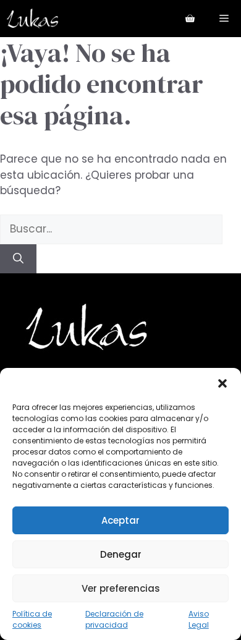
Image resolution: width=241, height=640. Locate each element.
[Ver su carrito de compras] (190, 18)
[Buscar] (18, 259)
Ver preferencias (121, 588)
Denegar (121, 554)
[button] (222, 383)
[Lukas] (32, 18)
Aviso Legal (198, 619)
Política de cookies (32, 619)
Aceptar (120, 520)
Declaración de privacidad (114, 619)
